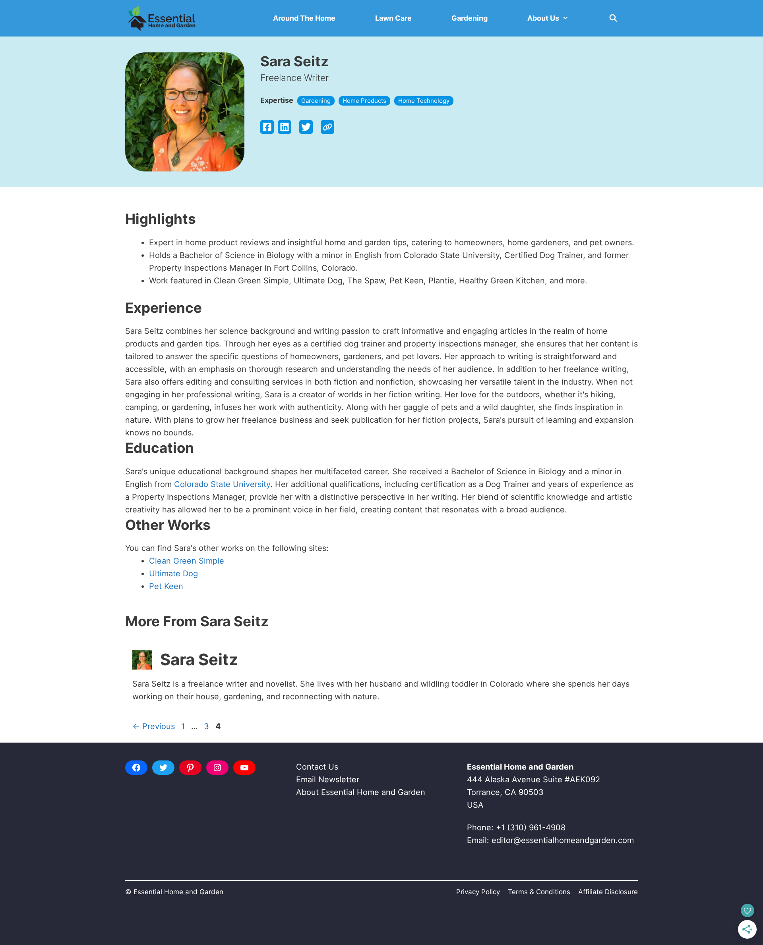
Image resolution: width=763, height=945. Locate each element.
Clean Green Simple (186, 561)
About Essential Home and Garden (360, 792)
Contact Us (317, 767)
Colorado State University (222, 484)
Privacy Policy (478, 892)
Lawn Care (393, 18)
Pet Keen (166, 586)
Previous (153, 726)
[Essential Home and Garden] (161, 18)
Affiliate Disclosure (608, 892)
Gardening (469, 18)
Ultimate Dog (173, 573)
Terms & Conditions (539, 892)
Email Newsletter (327, 779)
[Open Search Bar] (613, 18)
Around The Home (304, 18)
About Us (543, 18)
